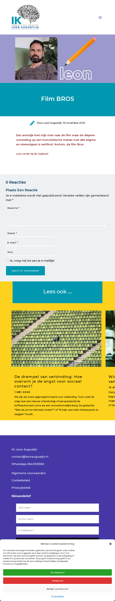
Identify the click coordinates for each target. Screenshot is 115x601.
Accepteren (58, 572)
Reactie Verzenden (25, 271)
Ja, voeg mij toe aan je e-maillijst (31, 260)
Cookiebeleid (21, 480)
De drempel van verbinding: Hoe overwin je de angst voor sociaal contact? (48, 381)
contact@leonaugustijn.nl (30, 456)
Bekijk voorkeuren (57, 589)
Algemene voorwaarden (29, 473)
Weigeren (57, 580)
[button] (110, 543)
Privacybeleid (57, 596)
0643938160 (35, 464)
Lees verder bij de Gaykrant (32, 153)
